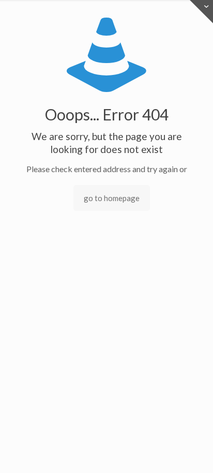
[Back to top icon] (192, 452)
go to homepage (112, 198)
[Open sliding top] (201, 11)
